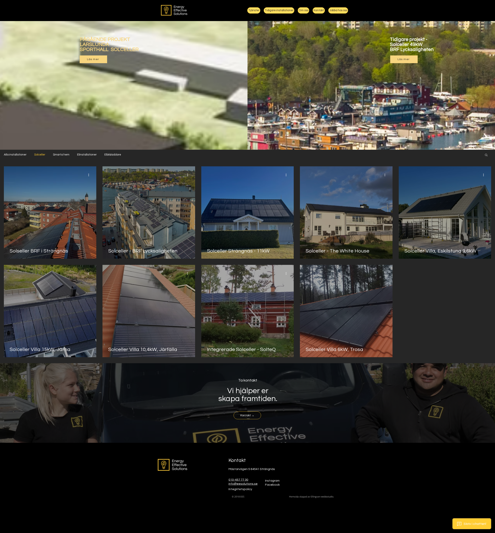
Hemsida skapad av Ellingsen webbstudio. (311, 496)
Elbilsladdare (112, 154)
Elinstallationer (87, 154)
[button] (486, 155)
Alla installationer (15, 154)
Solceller (39, 154)
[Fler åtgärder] (90, 175)
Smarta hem (61, 154)
